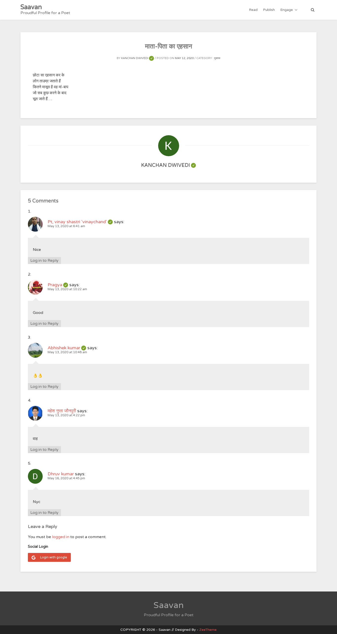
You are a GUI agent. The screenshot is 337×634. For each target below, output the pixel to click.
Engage (286, 10)
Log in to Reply (44, 260)
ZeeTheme (208, 630)
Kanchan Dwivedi (137, 58)
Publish (269, 10)
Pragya (58, 284)
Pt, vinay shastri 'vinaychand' (80, 221)
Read (253, 10)
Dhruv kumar (61, 474)
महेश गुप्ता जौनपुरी (62, 411)
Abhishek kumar (67, 347)
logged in (60, 536)
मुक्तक (217, 58)
